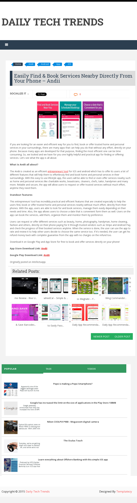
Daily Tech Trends (52, 21)
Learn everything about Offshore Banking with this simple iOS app (73, 459)
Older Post (122, 336)
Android (45, 64)
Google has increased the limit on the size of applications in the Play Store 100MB (73, 402)
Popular (10, 368)
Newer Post (101, 336)
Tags (48, 368)
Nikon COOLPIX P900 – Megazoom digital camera (73, 421)
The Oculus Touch (73, 440)
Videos (91, 368)
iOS (69, 64)
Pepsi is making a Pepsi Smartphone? (73, 383)
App (58, 64)
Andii (31, 64)
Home (18, 64)
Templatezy (124, 491)
